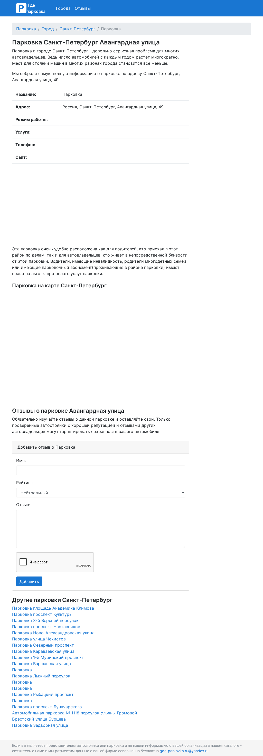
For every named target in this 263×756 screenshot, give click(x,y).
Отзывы (83, 8)
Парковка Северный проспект (43, 645)
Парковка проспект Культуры (42, 614)
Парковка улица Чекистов (39, 638)
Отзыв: (23, 504)
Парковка (26, 28)
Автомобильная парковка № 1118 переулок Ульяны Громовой (74, 712)
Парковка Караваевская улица (43, 651)
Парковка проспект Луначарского (47, 706)
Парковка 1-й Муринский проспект (48, 657)
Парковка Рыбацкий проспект (43, 694)
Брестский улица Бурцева (39, 719)
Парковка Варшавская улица (41, 663)
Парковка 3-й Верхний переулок (45, 620)
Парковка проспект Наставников (46, 626)
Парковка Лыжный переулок (41, 675)
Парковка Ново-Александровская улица (53, 632)
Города (63, 8)
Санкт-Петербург (77, 28)
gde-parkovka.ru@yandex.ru (184, 751)
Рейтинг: (24, 482)
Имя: (21, 460)
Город (48, 28)
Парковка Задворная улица (40, 725)
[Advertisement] (100, 205)
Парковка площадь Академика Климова (53, 608)
